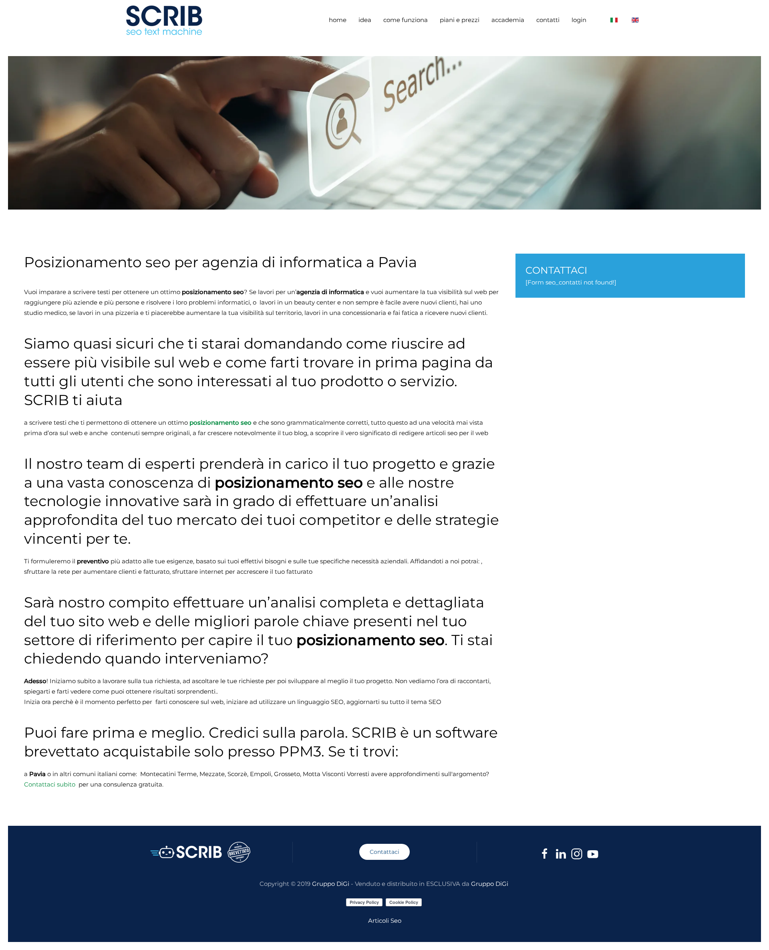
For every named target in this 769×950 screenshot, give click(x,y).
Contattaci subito (49, 784)
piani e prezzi (459, 20)
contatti (548, 20)
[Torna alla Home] (165, 20)
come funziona (405, 20)
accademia (507, 20)
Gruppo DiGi (330, 883)
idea (364, 20)
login (579, 20)
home (337, 20)
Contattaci (384, 851)
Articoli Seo (384, 920)
